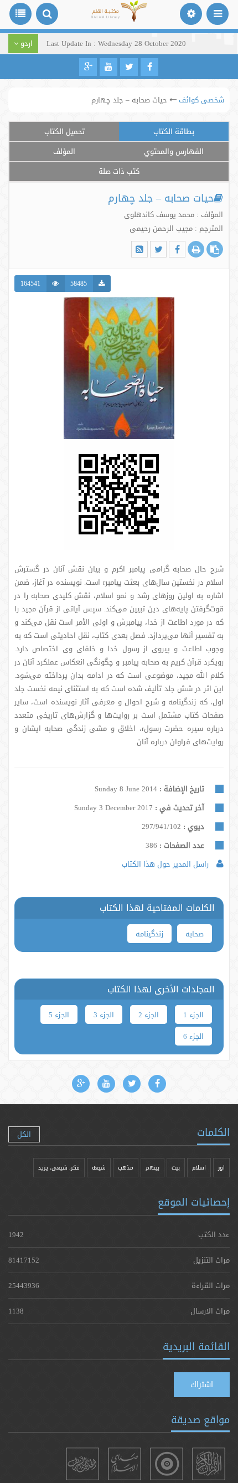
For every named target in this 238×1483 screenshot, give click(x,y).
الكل (24, 1134)
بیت (176, 1167)
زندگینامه (149, 933)
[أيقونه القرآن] (208, 1464)
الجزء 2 (148, 1014)
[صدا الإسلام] (124, 1464)
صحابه (194, 933)
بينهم (152, 1167)
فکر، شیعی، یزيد (59, 1167)
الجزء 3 (104, 1014)
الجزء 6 (193, 1036)
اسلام (199, 1167)
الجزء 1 (193, 1014)
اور (221, 1167)
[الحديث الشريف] (82, 1464)
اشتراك (201, 1384)
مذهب (125, 1167)
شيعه (99, 1167)
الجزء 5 (59, 1014)
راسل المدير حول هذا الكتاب (166, 864)
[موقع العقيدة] (166, 1464)
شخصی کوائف (201, 99)
